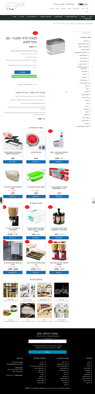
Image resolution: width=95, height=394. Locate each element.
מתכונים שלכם (76, 8)
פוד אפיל (86, 115)
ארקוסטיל (86, 109)
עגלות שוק (84, 71)
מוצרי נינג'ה (85, 117)
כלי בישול (86, 41)
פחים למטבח (83, 61)
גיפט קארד (51, 8)
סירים (90, 16)
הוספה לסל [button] (59, 162)
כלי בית (87, 106)
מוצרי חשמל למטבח (71, 16)
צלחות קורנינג (85, 120)
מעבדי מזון (41, 378)
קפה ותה (86, 92)
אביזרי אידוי (41, 372)
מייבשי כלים (83, 58)
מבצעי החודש (40, 380)
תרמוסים (84, 74)
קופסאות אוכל (83, 55)
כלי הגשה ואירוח (32, 16)
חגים (87, 11)
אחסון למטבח (58, 16)
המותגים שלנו (85, 94)
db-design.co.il (44, 388)
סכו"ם (42, 374)
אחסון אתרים (35, 388)
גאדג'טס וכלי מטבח (45, 16)
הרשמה (47, 352)
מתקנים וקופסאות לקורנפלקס (82, 67)
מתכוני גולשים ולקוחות (83, 126)
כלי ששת (41, 376)
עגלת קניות (63, 8)
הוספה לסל (23, 72)
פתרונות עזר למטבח (20, 96)
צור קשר (88, 383)
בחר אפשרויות (12, 272)
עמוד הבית (87, 23)
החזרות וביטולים (86, 378)
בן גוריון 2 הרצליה (58, 4)
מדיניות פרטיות (86, 376)
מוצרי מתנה (88, 18)
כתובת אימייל (47, 338)
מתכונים (86, 123)
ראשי (87, 8)
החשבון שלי (87, 374)
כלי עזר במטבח (73, 23)
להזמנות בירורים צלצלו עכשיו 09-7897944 (23, 76)
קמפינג (87, 100)
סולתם (87, 112)
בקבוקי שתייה (83, 80)
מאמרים (69, 8)
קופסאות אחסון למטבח (81, 52)
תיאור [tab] (66, 92)
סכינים (22, 16)
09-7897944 (69, 4)
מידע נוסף (35, 196)
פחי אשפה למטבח (39, 368)
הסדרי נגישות (86, 380)
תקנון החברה (86, 368)
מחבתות (83, 16)
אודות (82, 8)
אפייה (14, 16)
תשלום (57, 8)
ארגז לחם (84, 77)
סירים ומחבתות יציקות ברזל (37, 366)
